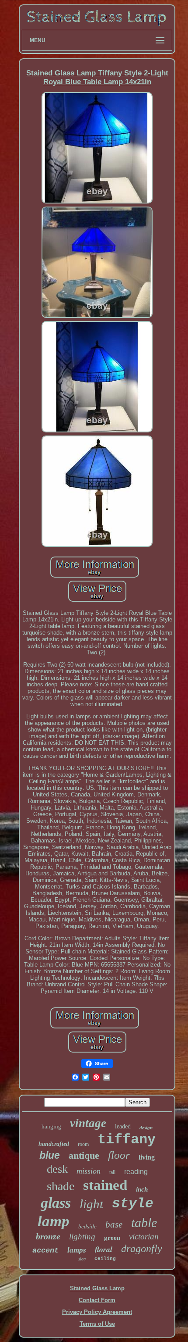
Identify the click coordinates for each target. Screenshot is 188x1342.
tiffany (126, 1139)
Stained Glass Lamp (97, 1288)
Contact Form (97, 1300)
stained (105, 1185)
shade (60, 1186)
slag (82, 1258)
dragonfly (141, 1248)
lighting (82, 1236)
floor (119, 1155)
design (146, 1127)
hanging (51, 1126)
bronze (48, 1236)
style (132, 1203)
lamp (54, 1221)
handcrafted (53, 1144)
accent (45, 1250)
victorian (144, 1236)
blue (49, 1155)
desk (57, 1169)
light (91, 1204)
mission (89, 1171)
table (144, 1222)
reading (136, 1171)
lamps (76, 1250)
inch (142, 1189)
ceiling (105, 1258)
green (112, 1237)
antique (84, 1155)
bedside (87, 1226)
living (147, 1157)
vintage (88, 1123)
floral (103, 1249)
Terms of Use (97, 1324)
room (83, 1144)
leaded (123, 1126)
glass (56, 1203)
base (113, 1224)
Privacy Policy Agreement (97, 1312)
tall (112, 1172)
